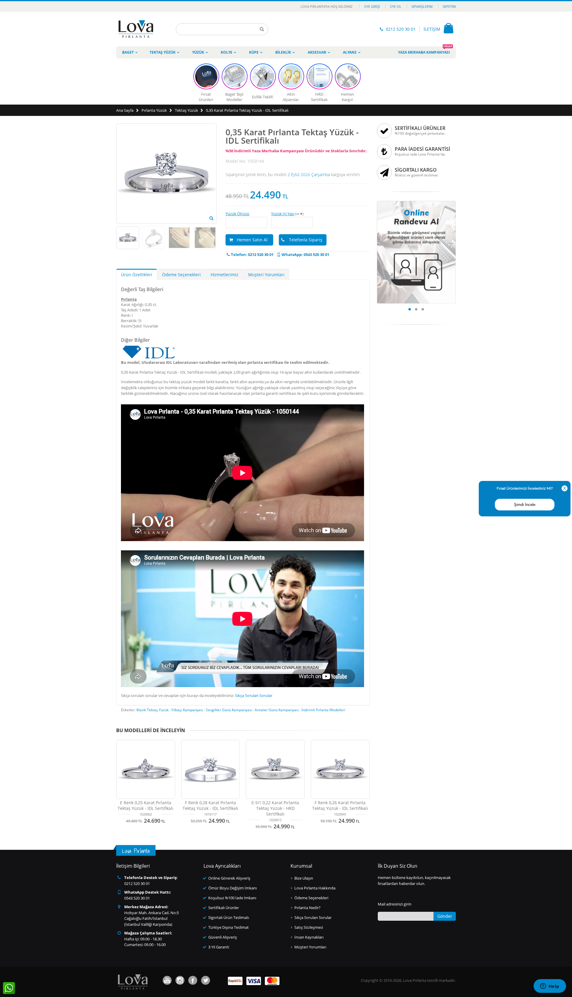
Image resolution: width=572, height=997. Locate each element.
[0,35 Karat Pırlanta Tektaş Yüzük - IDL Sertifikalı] (211, 218)
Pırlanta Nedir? (307, 907)
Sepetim (449, 6)
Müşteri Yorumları (266, 274)
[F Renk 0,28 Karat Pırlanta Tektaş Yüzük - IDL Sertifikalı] (210, 769)
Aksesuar (317, 52)
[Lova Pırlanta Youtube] (167, 980)
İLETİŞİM (432, 29)
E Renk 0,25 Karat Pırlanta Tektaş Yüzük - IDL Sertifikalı (145, 805)
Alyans (350, 52)
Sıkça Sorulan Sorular (253, 695)
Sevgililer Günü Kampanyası (229, 709)
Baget (128, 52)
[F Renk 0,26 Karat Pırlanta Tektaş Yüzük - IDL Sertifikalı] (340, 769)
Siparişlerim (422, 6)
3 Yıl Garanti (218, 947)
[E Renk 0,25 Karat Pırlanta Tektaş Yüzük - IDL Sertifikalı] (145, 769)
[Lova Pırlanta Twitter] (205, 980)
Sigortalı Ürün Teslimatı (228, 917)
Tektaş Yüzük (162, 52)
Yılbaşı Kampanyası (187, 709)
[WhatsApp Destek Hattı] (9, 988)
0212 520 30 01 (401, 29)
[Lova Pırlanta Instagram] (179, 980)
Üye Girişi (372, 6)
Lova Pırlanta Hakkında (314, 888)
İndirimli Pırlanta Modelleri (323, 709)
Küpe (254, 52)
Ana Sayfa (124, 110)
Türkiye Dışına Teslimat (228, 927)
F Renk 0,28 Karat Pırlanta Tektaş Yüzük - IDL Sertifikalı (210, 805)
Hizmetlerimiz (224, 274)
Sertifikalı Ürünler (223, 907)
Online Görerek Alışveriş (229, 878)
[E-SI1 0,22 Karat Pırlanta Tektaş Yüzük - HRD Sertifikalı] (275, 769)
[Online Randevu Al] (416, 202)
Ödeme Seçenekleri (181, 274)
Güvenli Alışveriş (222, 937)
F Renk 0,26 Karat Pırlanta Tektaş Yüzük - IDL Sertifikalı (340, 805)
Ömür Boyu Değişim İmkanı (232, 888)
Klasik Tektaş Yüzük (152, 709)
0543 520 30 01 (137, 898)
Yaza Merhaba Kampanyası (425, 50)
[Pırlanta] (136, 29)
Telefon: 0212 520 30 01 (252, 254)
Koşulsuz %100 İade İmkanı (232, 897)
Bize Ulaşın (303, 878)
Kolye (226, 52)
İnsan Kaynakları (309, 937)
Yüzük (198, 52)
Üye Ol (395, 6)
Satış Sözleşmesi (308, 927)
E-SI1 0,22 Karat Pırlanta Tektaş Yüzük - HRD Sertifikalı (275, 808)
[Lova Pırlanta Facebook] (192, 980)
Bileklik (283, 52)
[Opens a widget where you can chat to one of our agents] (549, 986)
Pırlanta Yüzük (154, 110)
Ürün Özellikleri (136, 274)
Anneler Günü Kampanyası (277, 709)
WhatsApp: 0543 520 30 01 (305, 254)
